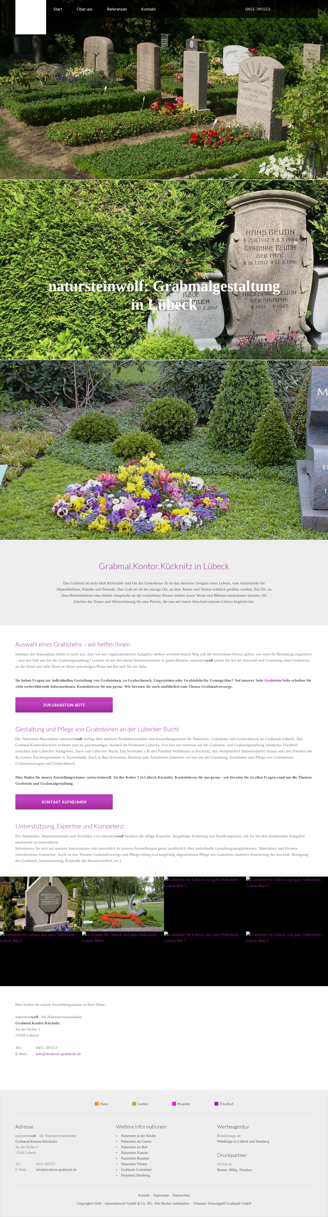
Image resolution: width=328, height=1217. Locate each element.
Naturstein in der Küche (138, 1136)
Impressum (161, 1195)
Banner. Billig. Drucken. (235, 1170)
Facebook (281, 8)
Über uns (85, 8)
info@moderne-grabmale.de (58, 1054)
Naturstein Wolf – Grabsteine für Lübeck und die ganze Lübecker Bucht (30, 17)
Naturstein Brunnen (135, 1158)
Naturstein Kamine (134, 1153)
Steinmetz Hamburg (135, 1175)
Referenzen (117, 8)
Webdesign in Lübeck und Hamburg (243, 1141)
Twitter (300, 9)
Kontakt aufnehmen (64, 802)
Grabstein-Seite (277, 680)
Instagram (310, 8)
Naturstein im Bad (134, 1147)
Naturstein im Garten (136, 1141)
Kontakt (148, 8)
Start (58, 8)
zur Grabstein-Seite (64, 705)
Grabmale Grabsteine (136, 1170)
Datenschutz (181, 1195)
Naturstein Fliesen (134, 1164)
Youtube (291, 8)
